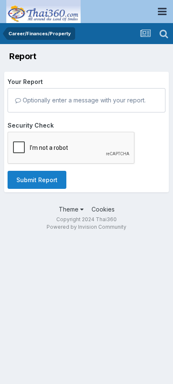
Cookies (103, 209)
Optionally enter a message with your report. (83, 100)
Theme (69, 209)
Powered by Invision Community (86, 227)
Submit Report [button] (37, 179)
